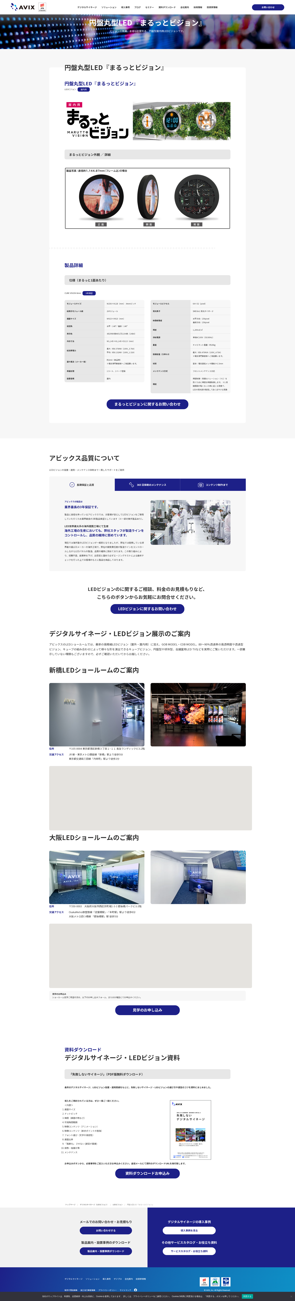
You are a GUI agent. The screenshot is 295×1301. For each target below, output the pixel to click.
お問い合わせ (268, 7)
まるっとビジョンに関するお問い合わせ (147, 404)
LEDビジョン (118, 1204)
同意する (247, 1296)
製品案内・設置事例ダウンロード (105, 1251)
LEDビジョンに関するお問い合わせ (147, 608)
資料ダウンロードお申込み (147, 1173)
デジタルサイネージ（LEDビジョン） (94, 1204)
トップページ (70, 1204)
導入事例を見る (189, 1230)
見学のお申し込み (147, 1010)
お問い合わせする (106, 1230)
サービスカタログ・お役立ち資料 (189, 1251)
